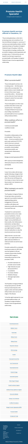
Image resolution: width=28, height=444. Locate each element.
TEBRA (21, 441)
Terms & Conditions (19, 427)
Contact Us (18, 433)
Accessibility (18, 430)
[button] (25, 2)
